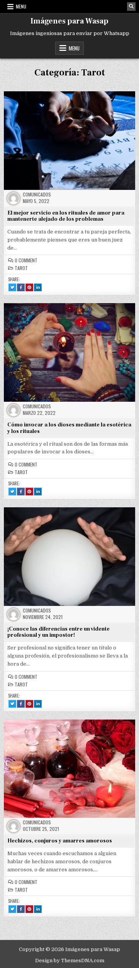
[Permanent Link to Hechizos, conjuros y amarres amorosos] (69, 768)
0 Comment (26, 260)
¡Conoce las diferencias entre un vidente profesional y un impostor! (58, 632)
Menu (21, 6)
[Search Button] (131, 6)
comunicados (37, 194)
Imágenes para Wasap (69, 21)
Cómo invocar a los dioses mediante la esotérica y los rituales (69, 428)
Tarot (21, 268)
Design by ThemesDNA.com (69, 960)
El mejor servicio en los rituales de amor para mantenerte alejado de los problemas (65, 216)
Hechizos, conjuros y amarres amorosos (59, 840)
